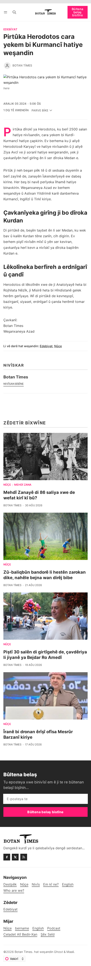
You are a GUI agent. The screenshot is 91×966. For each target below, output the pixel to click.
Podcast (53, 928)
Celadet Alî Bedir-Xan (20, 934)
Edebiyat (10, 29)
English (38, 928)
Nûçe (58, 346)
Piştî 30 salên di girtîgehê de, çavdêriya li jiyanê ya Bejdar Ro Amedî (45, 654)
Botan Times (22, 65)
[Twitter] (15, 857)
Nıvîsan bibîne (13, 383)
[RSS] (23, 857)
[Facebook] (6, 857)
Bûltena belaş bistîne (77, 12)
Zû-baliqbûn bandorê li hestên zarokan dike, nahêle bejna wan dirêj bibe (44, 574)
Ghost (58, 952)
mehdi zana (22, 485)
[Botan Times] (7, 65)
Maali (70, 952)
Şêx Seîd (48, 934)
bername (22, 928)
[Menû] (6, 12)
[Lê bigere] (14, 12)
